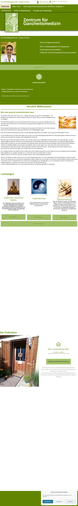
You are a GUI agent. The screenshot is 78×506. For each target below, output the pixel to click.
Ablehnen (59, 501)
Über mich (16, 6)
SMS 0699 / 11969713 (58, 352)
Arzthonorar (6, 11)
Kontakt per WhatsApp (42, 11)
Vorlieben (70, 501)
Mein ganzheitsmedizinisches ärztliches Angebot (43, 6)
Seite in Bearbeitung (22, 11)
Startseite (5, 6)
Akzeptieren (47, 501)
